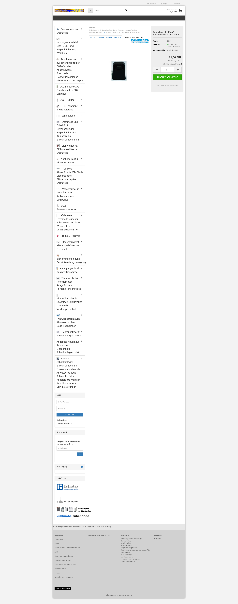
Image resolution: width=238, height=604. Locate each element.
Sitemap (57, 573)
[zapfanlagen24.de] (69, 11)
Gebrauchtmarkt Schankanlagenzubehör (69, 333)
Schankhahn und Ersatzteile (68, 31)
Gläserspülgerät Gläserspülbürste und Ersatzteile (68, 246)
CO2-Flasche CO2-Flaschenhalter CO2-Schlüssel (68, 90)
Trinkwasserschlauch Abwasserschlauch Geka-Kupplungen (68, 322)
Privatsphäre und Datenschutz (65, 564)
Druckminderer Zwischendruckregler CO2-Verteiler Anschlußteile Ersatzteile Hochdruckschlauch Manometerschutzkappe (70, 70)
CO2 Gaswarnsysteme (66, 207)
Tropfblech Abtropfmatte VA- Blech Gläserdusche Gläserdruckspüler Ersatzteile (70, 175)
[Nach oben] (231, 600)
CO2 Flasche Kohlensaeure (130, 559)
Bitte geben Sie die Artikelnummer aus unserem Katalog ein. (68, 443)
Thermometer (125, 552)
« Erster (92, 37)
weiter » (109, 37)
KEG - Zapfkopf (126, 555)
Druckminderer (126, 543)
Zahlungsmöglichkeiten (63, 560)
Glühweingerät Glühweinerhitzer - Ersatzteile (67, 149)
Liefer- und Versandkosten (64, 556)
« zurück (101, 37)
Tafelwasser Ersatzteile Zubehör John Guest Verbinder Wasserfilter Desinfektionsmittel (69, 222)
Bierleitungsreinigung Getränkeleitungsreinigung (71, 260)
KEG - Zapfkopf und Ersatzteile (67, 107)
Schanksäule (68, 115)
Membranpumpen (127, 557)
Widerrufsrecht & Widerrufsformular (67, 548)
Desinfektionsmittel (128, 562)
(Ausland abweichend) (173, 47)
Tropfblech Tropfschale (129, 548)
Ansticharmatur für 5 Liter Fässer (67, 160)
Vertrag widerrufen (63, 588)
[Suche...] (125, 10)
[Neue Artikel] (82, 467)
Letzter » (117, 37)
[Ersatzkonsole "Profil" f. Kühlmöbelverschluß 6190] (119, 67)
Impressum (59, 539)
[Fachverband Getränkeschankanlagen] (68, 487)
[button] (152, 4)
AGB (56, 552)
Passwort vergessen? (64, 423)
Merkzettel (176, 4)
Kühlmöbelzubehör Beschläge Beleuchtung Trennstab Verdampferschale (69, 304)
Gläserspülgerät (126, 545)
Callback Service (60, 569)
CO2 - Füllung (66, 99)
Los (80, 454)
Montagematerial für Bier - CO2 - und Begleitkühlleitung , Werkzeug (68, 48)
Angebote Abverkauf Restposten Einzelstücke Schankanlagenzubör (68, 347)
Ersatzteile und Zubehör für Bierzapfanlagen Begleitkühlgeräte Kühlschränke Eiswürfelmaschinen (68, 130)
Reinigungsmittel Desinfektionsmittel (68, 270)
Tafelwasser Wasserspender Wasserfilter (135, 550)
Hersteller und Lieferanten (64, 577)
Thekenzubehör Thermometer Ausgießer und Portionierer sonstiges (69, 283)
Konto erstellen (62, 420)
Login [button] (165, 4)
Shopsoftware (111, 595)
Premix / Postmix (70, 235)
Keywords (157, 538)
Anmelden (69, 414)
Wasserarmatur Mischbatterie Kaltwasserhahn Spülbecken (68, 194)
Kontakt (57, 543)
